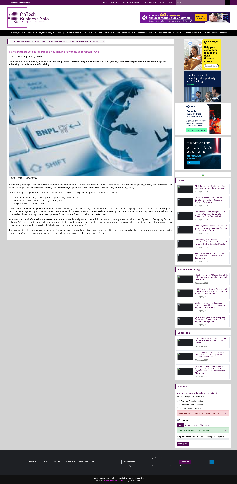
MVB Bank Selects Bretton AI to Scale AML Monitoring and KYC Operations (210, 187)
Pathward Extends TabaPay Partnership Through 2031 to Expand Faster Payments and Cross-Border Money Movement (211, 369)
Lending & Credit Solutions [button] (68, 33)
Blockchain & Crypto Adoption (190, 404)
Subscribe (185, 462)
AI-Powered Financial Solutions (191, 401)
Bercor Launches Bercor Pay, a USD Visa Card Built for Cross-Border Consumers (210, 255)
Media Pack (115, 2)
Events (161, 2)
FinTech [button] (87, 33)
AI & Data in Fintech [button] (125, 33)
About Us (33, 462)
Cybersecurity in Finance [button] (169, 33)
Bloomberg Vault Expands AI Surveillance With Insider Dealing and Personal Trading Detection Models (211, 241)
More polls (204, 425)
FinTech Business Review (131, 2)
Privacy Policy (70, 462)
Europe (37, 41)
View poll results (192, 425)
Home (105, 2)
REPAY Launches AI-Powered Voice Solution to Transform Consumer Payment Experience (209, 199)
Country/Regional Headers (20, 41)
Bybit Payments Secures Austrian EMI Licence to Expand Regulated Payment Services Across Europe (211, 227)
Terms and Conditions (88, 462)
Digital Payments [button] (16, 33)
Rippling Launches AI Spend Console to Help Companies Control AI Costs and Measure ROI (211, 277)
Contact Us (56, 462)
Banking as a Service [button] (103, 33)
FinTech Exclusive (150, 2)
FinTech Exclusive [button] (192, 33)
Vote (180, 425)
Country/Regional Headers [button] (215, 33)
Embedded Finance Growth (189, 408)
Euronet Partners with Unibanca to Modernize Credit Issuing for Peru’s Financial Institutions (210, 354)
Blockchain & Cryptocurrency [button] (40, 33)
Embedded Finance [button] (146, 33)
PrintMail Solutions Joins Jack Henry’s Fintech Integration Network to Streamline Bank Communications (211, 213)
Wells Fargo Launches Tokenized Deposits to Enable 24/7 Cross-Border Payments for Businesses (211, 305)
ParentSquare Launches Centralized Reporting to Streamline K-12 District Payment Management (210, 319)
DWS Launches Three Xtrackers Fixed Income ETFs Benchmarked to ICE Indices (210, 340)
